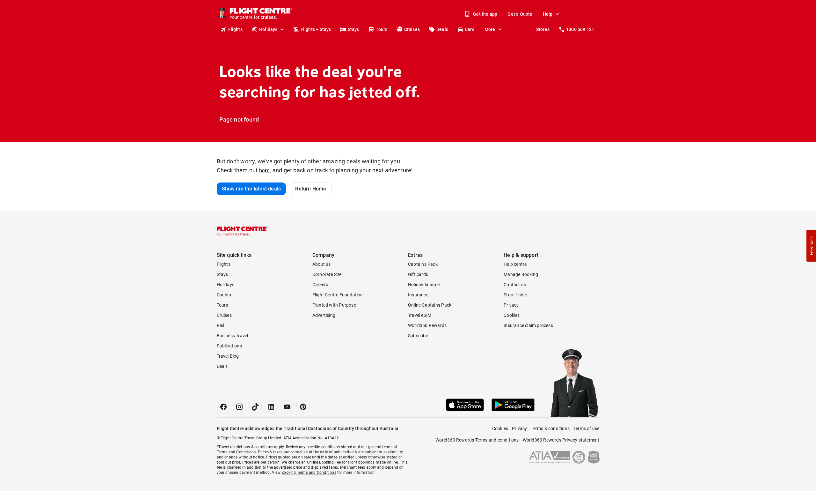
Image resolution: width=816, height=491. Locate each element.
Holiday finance (424, 284)
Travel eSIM (419, 315)
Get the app (485, 14)
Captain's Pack (423, 264)
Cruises (412, 29)
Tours (382, 29)
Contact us (515, 284)
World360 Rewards (427, 325)
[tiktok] (255, 406)
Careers (320, 284)
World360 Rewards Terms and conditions (477, 440)
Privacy (511, 305)
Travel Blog (228, 356)
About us (321, 264)
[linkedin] (271, 406)
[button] (811, 246)
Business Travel (232, 335)
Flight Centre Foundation (337, 294)
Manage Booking (521, 274)
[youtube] (287, 406)
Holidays (268, 29)
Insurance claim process (528, 325)
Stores (543, 29)
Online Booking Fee (324, 462)
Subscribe (418, 335)
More (489, 29)
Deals (442, 29)
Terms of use (586, 428)
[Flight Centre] (242, 231)
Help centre (515, 264)
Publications (229, 345)
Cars (469, 29)
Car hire (225, 294)
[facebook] (223, 406)
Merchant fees (352, 467)
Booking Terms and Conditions (308, 472)
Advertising (323, 315)
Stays (353, 29)
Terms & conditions (550, 428)
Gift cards (418, 274)
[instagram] (239, 406)
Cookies (512, 315)
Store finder (515, 294)
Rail (220, 325)
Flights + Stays (316, 29)
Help (548, 14)
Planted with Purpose (334, 305)
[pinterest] (303, 406)
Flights (235, 29)
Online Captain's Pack (429, 305)
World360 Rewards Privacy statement (561, 440)
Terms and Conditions (236, 452)
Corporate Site (327, 274)
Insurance (418, 294)
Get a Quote (519, 14)
